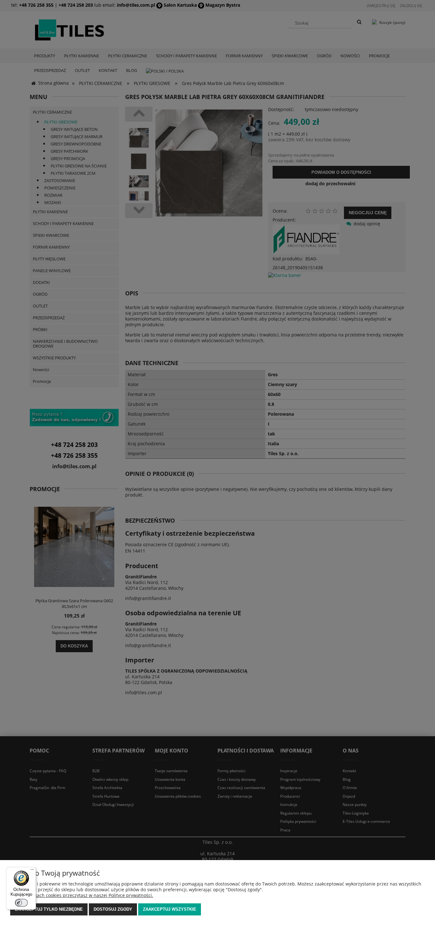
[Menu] (32, 871)
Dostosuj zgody (113, 909)
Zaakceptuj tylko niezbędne (49, 909)
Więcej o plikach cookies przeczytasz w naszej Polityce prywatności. (81, 895)
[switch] (21, 903)
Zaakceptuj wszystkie (169, 909)
